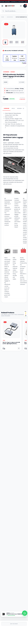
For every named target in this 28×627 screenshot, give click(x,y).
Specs (13, 108)
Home (2, 17)
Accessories (10, 17)
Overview (6, 108)
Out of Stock (14, 623)
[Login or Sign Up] (21, 6)
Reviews (20, 108)
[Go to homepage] (10, 6)
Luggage (13, 71)
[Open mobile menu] (2, 6)
